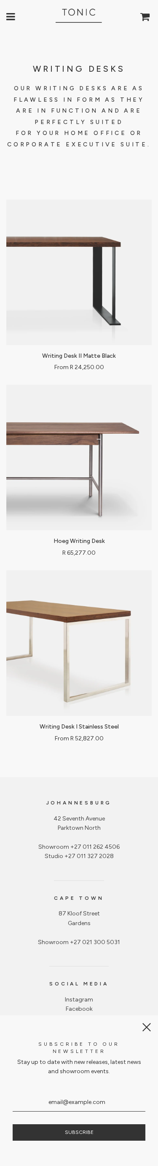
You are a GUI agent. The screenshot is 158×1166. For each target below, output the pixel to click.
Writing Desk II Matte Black (79, 355)
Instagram (79, 999)
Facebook (79, 1008)
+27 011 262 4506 (95, 846)
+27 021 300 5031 (95, 942)
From (79, 367)
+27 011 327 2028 (89, 856)
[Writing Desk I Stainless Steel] (79, 643)
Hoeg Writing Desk (79, 541)
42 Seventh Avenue (79, 818)
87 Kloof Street (79, 913)
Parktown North (79, 827)
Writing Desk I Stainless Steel (79, 726)
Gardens (79, 923)
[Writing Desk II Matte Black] (79, 272)
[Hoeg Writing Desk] (79, 457)
